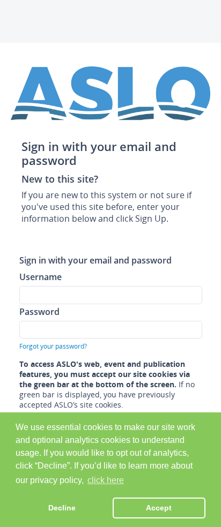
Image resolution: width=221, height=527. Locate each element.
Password (39, 311)
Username (40, 276)
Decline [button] (62, 507)
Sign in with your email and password (95, 260)
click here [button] (105, 480)
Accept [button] (159, 507)
